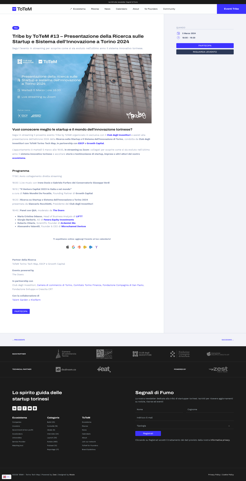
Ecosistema (79, 9)
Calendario (121, 9)
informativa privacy (220, 440)
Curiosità (50, 426)
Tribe (16, 28)
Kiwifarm (36, 299)
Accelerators (17, 434)
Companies (16, 422)
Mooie (72, 475)
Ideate (49, 430)
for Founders (151, 9)
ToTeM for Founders (90, 445)
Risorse (95, 9)
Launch (50, 438)
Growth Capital (95, 143)
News (107, 9)
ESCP (81, 143)
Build (49, 422)
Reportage (51, 449)
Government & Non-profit (22, 430)
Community (169, 9)
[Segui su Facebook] (25, 408)
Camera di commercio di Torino (54, 285)
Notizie (50, 442)
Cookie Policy (228, 475)
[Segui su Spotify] (35, 408)
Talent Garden (20, 299)
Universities (17, 438)
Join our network (89, 442)
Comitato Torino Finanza (87, 285)
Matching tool (17, 445)
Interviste (51, 434)
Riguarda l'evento (205, 52)
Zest (55, 475)
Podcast (50, 445)
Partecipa (21, 311)
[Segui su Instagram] (19, 408)
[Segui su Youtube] (30, 408)
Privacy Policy (214, 475)
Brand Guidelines (89, 449)
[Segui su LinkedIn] (14, 408)
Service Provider (18, 442)
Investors (16, 426)
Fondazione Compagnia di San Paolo (123, 285)
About (136, 9)
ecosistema (18, 158)
